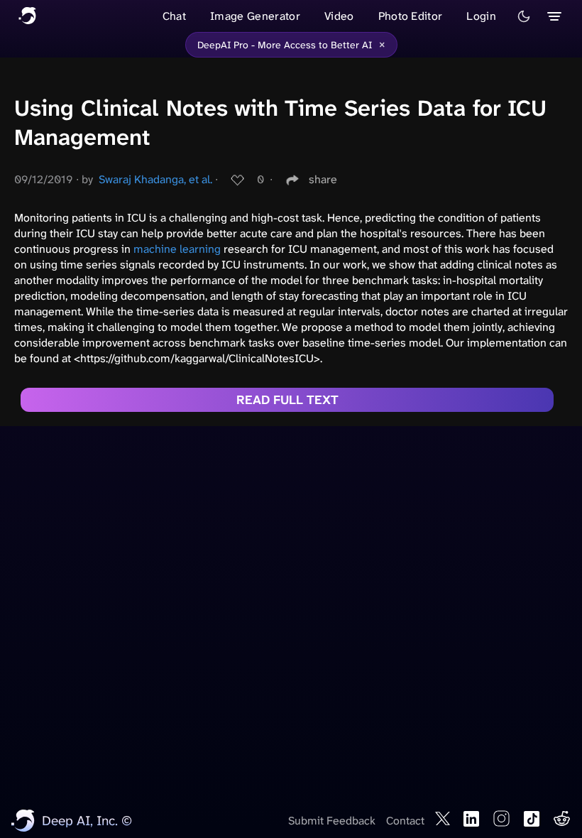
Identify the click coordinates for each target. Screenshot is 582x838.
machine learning (177, 248)
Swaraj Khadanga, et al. (155, 179)
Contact (405, 820)
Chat (174, 16)
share (323, 179)
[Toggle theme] (523, 16)
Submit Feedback (331, 820)
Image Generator (255, 16)
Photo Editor (410, 16)
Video (339, 16)
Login (481, 16)
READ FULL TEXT (287, 399)
